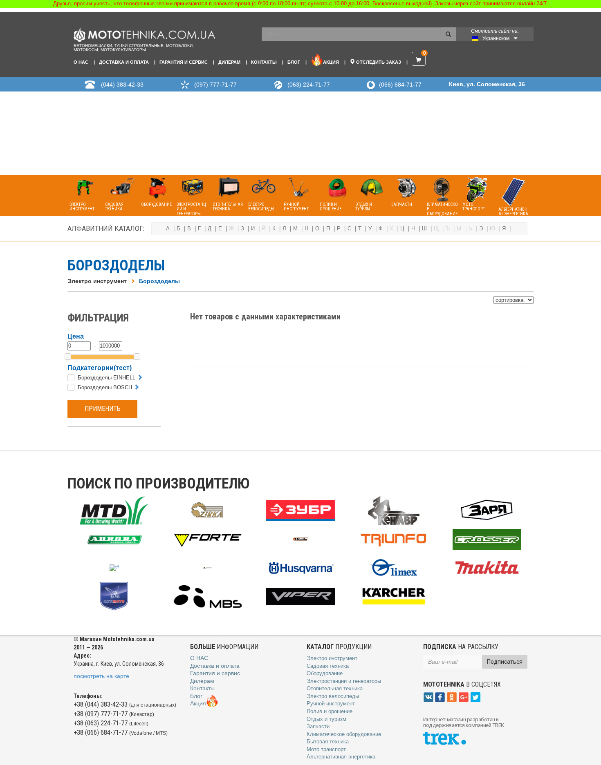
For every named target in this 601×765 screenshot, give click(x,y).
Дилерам (229, 62)
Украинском (495, 38)
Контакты (264, 62)
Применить (103, 409)
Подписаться (505, 661)
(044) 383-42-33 (122, 84)
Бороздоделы (159, 281)
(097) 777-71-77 (215, 84)
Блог (293, 62)
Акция (331, 62)
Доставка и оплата (124, 62)
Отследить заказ (378, 62)
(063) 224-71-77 (308, 84)
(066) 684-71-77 (400, 84)
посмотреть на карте (101, 676)
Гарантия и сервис (183, 62)
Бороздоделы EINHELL (106, 378)
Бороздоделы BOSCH (105, 387)
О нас (81, 62)
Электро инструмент (97, 281)
